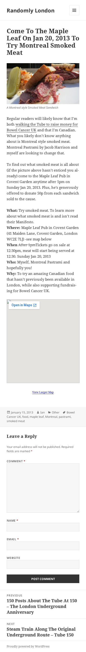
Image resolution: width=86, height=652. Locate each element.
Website (13, 558)
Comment (16, 461)
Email (13, 539)
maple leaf (37, 417)
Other (55, 412)
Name (12, 520)
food (25, 417)
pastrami (65, 417)
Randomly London (30, 10)
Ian (42, 412)
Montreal (51, 417)
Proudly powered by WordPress (28, 646)
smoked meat (16, 421)
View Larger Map (43, 392)
